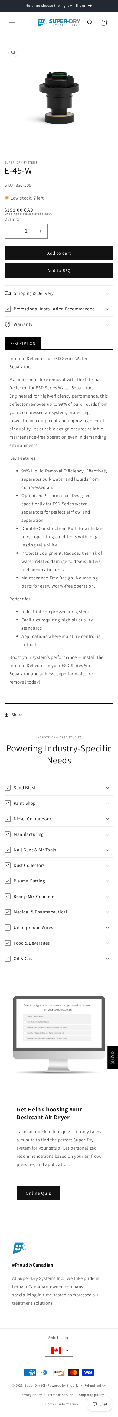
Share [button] (17, 714)
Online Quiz (38, 1193)
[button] (12, 22)
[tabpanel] (59, 526)
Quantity (12, 219)
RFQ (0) (113, 1057)
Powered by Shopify (63, 1385)
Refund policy (95, 1385)
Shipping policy (91, 1395)
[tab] (23, 343)
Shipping (11, 214)
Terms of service (60, 1395)
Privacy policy (31, 1395)
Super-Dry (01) (36, 1385)
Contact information (61, 1404)
